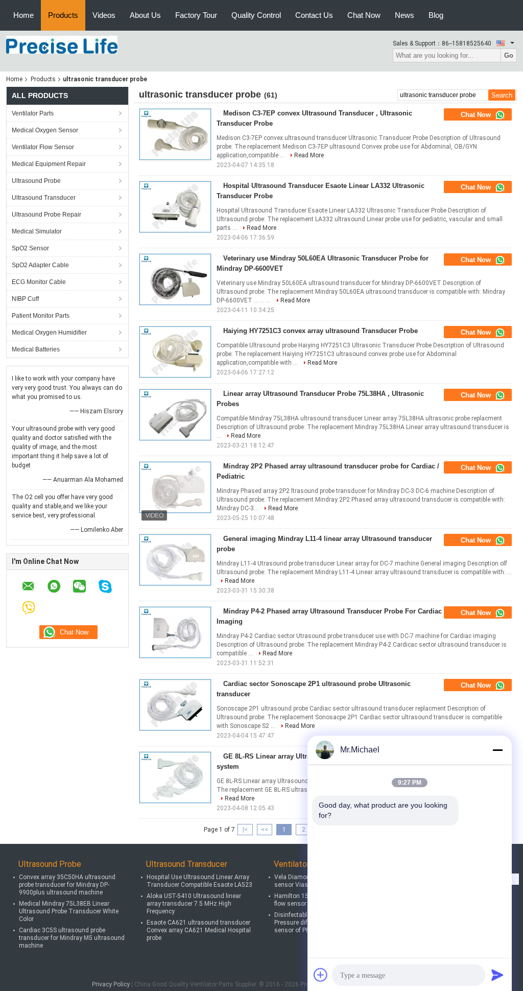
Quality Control (256, 15)
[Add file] (321, 974)
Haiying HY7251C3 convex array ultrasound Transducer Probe (320, 331)
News (404, 15)
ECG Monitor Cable (39, 282)
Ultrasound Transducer (44, 197)
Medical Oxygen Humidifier (49, 332)
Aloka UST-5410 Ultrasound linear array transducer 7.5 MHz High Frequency (194, 903)
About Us (145, 15)
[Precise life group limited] (61, 44)
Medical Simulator (37, 231)
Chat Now (364, 15)
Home (23, 15)
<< (264, 829)
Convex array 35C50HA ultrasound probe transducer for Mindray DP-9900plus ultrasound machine (67, 885)
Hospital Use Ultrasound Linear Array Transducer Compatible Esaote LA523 (199, 881)
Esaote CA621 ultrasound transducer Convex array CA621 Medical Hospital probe (199, 930)
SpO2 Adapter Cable (40, 265)
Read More (309, 155)
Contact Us (314, 15)
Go (508, 55)
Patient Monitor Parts (40, 315)
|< (245, 829)
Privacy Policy (111, 984)
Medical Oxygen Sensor (45, 130)
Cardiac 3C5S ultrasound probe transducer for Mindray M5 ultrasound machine (72, 938)
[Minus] (497, 750)
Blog (436, 15)
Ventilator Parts (33, 113)
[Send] (497, 974)
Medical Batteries (36, 349)
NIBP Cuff (25, 298)
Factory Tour (196, 15)
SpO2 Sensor (30, 248)
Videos (103, 15)
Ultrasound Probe (36, 180)
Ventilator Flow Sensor (43, 147)
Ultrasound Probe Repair (46, 214)
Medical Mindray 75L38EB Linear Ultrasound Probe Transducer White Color (68, 911)
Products (63, 15)
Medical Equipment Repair (49, 164)
